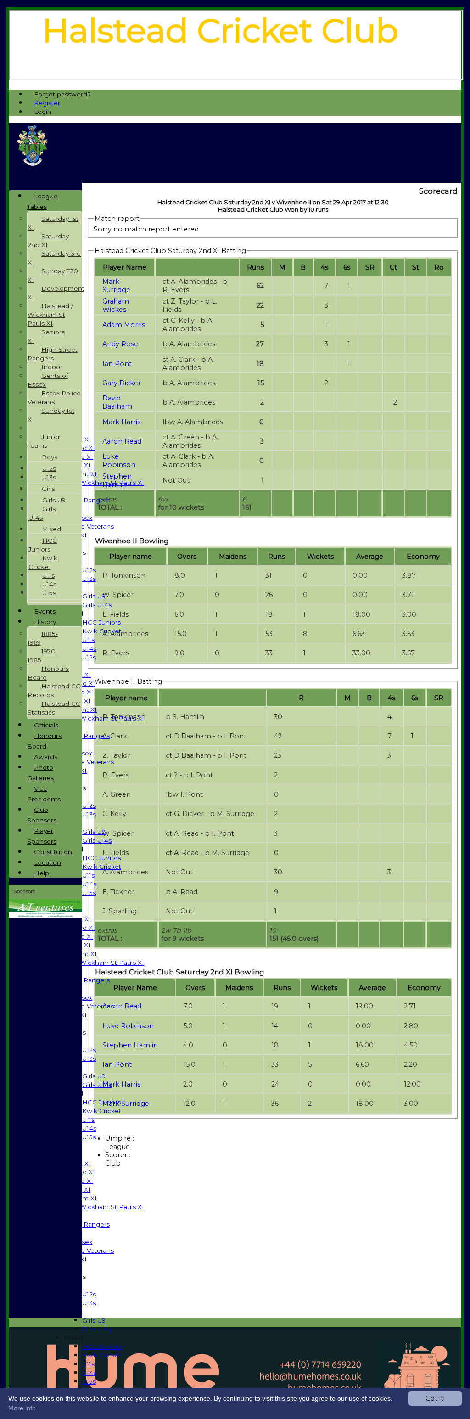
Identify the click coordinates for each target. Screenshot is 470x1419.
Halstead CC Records (54, 690)
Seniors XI (46, 336)
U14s (89, 648)
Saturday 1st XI (53, 223)
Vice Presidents (44, 794)
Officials (46, 725)
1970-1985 (43, 656)
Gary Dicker (121, 383)
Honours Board (48, 673)
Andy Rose (120, 344)
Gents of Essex (48, 380)
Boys (49, 457)
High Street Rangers (53, 354)
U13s (89, 578)
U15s (89, 657)
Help (41, 873)
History (45, 621)
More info (22, 1408)
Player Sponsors (41, 836)
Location (47, 862)
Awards (45, 756)
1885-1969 (43, 638)
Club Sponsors (41, 815)
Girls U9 (94, 596)
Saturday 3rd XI (54, 258)
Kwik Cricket (101, 631)
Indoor (51, 367)
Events (45, 611)
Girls (48, 488)
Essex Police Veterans (54, 397)
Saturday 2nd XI (48, 240)
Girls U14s (97, 604)
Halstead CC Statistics (54, 708)
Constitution (53, 852)
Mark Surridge (116, 285)
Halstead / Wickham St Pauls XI (94, 482)
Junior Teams (44, 441)
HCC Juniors (101, 622)
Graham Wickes (115, 305)
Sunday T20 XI (53, 275)
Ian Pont (117, 364)
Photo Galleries (40, 773)
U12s (89, 570)
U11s (88, 639)
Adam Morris (123, 325)
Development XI (56, 293)
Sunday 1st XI (51, 415)
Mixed (73, 1337)
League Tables (42, 201)
